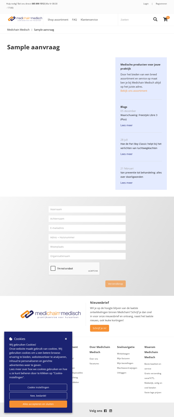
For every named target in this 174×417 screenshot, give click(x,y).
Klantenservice (89, 19)
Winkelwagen (123, 353)
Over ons (94, 358)
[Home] (25, 19)
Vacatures (94, 363)
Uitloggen (121, 372)
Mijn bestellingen (125, 363)
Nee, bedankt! (38, 395)
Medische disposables (72, 372)
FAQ (74, 19)
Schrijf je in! (99, 328)
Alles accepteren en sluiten (38, 404)
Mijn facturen (123, 358)
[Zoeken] (155, 19)
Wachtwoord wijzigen (127, 367)
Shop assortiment (58, 19)
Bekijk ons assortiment (133, 90)
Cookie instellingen (38, 387)
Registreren (161, 3)
